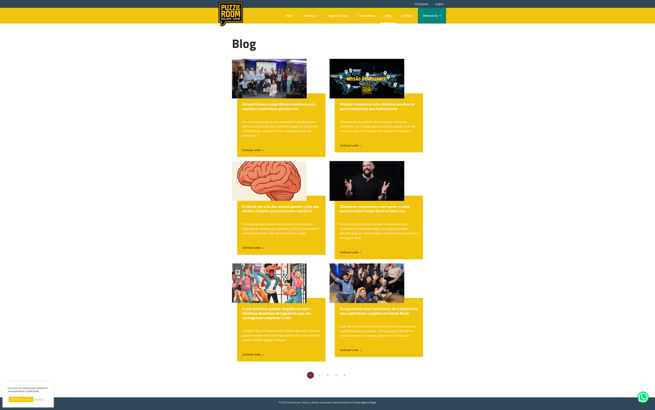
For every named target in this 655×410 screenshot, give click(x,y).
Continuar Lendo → (253, 150)
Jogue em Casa (338, 15)
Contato (407, 15)
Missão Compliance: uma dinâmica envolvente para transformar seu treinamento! (377, 106)
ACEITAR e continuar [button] (21, 399)
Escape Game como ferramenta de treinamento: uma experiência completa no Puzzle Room (379, 311)
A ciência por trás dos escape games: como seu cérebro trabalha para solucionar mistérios (280, 209)
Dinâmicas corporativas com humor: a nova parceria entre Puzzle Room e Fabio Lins (375, 209)
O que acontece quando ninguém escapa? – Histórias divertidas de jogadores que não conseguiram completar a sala (277, 313)
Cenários (309, 15)
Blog (388, 15)
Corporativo (367, 15)
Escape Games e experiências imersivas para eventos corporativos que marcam (278, 106)
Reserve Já (430, 15)
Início (289, 15)
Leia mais (39, 399)
